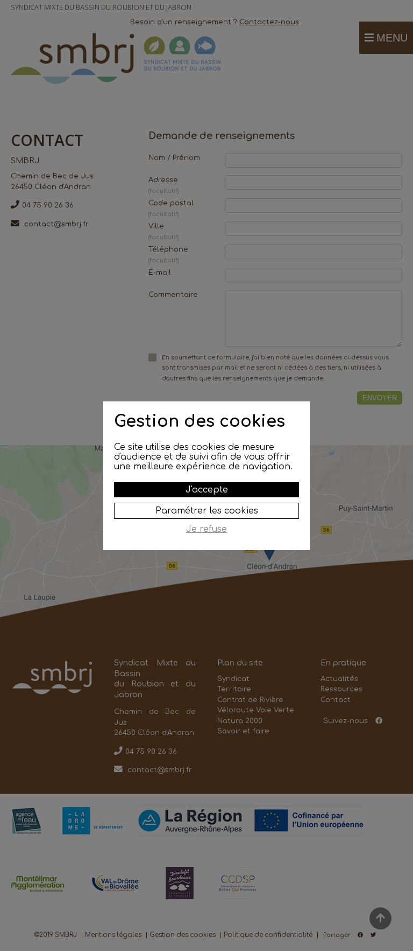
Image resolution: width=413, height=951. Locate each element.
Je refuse (206, 529)
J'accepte (207, 490)
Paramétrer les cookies (206, 511)
